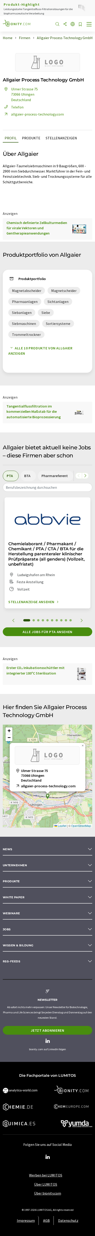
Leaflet (61, 826)
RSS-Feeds (11, 961)
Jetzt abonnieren (47, 1030)
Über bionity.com (47, 1193)
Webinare (11, 913)
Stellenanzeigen (61, 138)
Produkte (31, 138)
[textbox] (47, 487)
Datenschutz (68, 1220)
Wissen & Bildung (18, 945)
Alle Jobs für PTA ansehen (47, 631)
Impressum (26, 1220)
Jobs (7, 929)
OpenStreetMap (81, 826)
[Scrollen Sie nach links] (78, 475)
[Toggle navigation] (89, 25)
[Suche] (57, 24)
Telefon (17, 107)
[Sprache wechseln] (72, 24)
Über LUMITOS (45, 1184)
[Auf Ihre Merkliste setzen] (80, 24)
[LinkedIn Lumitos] (47, 1157)
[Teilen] (65, 24)
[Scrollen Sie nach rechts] (85, 475)
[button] (47, 796)
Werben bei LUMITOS (45, 1175)
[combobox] (47, 487)
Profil (11, 138)
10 (70, 620)
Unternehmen (15, 865)
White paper (13, 897)
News (7, 849)
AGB (46, 1220)
